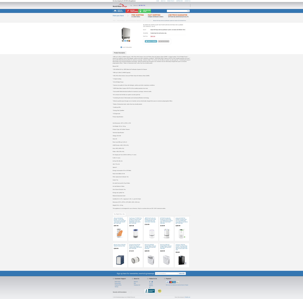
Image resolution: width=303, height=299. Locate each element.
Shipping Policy (118, 285)
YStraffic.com (187, 297)
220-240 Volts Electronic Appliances (133, 20)
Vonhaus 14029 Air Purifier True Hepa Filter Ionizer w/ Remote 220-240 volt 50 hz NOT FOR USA (181, 247)
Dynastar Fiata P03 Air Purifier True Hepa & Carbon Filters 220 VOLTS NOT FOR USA (135, 246)
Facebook (150, 282)
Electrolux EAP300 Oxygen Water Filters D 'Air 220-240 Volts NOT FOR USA (150, 246)
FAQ (135, 283)
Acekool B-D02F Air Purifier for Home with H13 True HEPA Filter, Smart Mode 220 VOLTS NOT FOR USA (182, 221)
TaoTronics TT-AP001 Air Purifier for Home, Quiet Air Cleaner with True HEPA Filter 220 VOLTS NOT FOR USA (135, 221)
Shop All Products (120, 11)
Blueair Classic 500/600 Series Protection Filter (119, 245)
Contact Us (187, 0)
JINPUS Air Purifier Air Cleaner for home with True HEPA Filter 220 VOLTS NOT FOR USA (150, 220)
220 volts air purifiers (147, 20)
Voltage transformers (134, 11)
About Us (163, 0)
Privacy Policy (170, 0)
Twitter (152, 282)
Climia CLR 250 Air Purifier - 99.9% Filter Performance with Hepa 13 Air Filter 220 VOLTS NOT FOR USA (120, 221)
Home (157, 0)
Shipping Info (179, 0)
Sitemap (116, 286)
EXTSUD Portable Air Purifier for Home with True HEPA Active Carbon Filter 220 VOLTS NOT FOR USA (166, 221)
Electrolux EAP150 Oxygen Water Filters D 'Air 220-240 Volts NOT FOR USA (165, 246)
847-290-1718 (142, 5)
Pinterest (151, 285)
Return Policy (117, 281)
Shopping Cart (137, 285)
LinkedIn (151, 284)
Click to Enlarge (127, 47)
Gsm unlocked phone (147, 11)
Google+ (150, 287)
